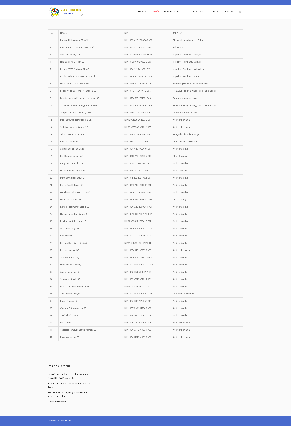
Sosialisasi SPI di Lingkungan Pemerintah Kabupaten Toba (67, 394)
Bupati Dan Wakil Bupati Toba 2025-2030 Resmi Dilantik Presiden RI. (68, 376)
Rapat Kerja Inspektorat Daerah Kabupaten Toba (69, 385)
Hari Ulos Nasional (57, 402)
